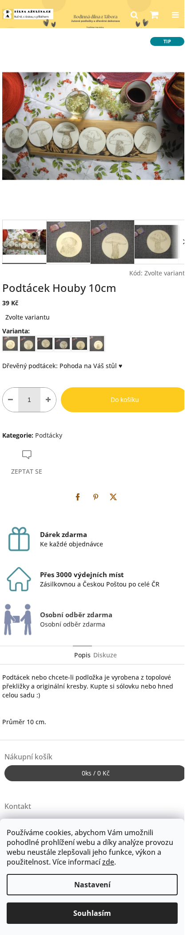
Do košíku (125, 399)
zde (108, 862)
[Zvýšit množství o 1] (48, 400)
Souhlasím (92, 913)
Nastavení (92, 885)
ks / (96, 773)
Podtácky (48, 435)
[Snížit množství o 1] (10, 400)
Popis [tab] (82, 655)
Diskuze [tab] (105, 655)
